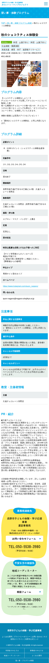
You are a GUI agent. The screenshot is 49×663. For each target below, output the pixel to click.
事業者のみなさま (36, 650)
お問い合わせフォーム (24, 538)
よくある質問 (7, 636)
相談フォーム (24, 592)
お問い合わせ (37, 636)
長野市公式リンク (32, 639)
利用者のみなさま (12, 650)
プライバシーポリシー (22, 636)
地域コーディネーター (12, 655)
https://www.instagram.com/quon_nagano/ (20, 286)
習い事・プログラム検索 (24, 660)
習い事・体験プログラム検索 (19, 23)
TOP (3, 23)
